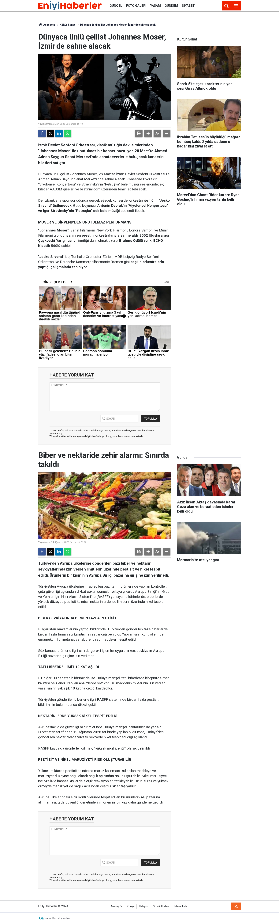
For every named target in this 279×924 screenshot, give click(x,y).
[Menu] (236, 6)
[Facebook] (42, 133)
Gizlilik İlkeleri (161, 906)
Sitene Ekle (180, 906)
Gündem (171, 5)
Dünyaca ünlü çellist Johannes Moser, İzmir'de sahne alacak (118, 24)
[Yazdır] (139, 133)
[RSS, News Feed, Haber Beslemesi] (236, 906)
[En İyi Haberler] (70, 5)
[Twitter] (50, 133)
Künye (131, 906)
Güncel (116, 5)
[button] (148, 133)
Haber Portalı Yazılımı (57, 918)
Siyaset (188, 5)
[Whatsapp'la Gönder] (67, 133)
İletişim (143, 906)
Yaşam (155, 5)
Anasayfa (49, 24)
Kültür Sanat (67, 24)
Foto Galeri (136, 5)
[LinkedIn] (59, 133)
